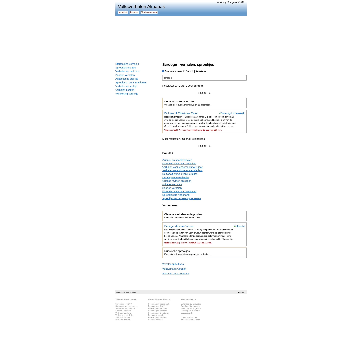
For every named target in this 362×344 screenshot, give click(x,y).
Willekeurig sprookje (126, 93)
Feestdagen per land (157, 308)
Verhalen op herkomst (127, 71)
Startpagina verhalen (127, 64)
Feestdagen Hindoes (157, 317)
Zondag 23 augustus (190, 306)
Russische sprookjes (187, 252)
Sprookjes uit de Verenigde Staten (181, 198)
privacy (241, 292)
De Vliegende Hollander (175, 177)
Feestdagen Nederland (158, 304)
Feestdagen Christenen (158, 313)
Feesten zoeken (155, 320)
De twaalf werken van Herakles (179, 174)
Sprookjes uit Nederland (175, 195)
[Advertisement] (181, 38)
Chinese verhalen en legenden (183, 216)
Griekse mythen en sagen (176, 180)
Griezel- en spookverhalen (177, 160)
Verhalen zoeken (124, 90)
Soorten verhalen (125, 75)
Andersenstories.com (190, 320)
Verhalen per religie (124, 315)
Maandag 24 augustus (191, 308)
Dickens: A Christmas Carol (200, 121)
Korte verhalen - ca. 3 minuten (179, 191)
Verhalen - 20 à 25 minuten (175, 273)
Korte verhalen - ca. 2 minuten (179, 163)
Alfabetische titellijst (126, 78)
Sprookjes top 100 (125, 67)
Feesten (134, 12)
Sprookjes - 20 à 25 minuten (131, 82)
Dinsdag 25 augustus (190, 310)
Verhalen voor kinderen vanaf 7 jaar (182, 167)
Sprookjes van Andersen (126, 306)
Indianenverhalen (172, 184)
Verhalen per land (123, 313)
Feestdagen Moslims (157, 310)
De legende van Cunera (198, 234)
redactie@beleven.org (126, 292)
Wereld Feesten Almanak (159, 299)
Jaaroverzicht (187, 313)
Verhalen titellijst (122, 317)
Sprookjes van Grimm (125, 308)
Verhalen (123, 12)
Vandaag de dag (149, 12)
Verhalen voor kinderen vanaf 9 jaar (182, 170)
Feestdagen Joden (156, 315)
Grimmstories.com (189, 317)
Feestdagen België (156, 306)
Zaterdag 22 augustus (191, 304)
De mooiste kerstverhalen (187, 103)
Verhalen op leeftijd (126, 86)
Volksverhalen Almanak (174, 269)
